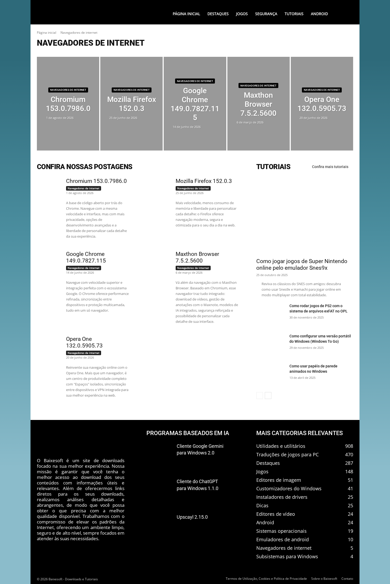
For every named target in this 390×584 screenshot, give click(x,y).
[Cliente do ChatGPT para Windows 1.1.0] (159, 490)
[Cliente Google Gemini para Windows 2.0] (159, 455)
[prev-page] (259, 395)
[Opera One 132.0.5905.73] (322, 104)
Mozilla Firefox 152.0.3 (204, 181)
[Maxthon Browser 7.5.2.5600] (258, 104)
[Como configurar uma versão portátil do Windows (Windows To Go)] (270, 345)
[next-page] (268, 395)
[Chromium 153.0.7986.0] (68, 104)
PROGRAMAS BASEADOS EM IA (187, 433)
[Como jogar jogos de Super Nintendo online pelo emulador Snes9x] (304, 216)
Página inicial (46, 32)
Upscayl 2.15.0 (192, 517)
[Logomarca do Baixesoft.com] (82, 12)
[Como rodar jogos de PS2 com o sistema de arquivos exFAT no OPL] (270, 315)
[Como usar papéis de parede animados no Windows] (270, 375)
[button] (342, 13)
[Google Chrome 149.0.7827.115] (195, 104)
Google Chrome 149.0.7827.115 (86, 257)
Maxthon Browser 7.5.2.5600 (197, 257)
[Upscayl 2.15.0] (159, 526)
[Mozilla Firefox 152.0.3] (131, 104)
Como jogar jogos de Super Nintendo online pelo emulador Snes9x (301, 264)
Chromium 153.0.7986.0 (96, 181)
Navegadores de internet (68, 90)
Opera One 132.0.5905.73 (84, 342)
